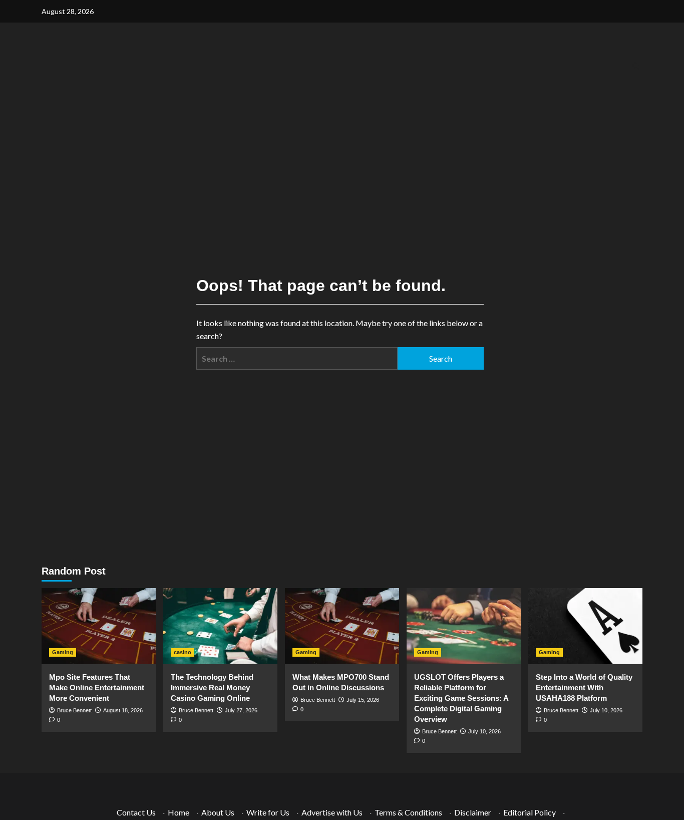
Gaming (62, 652)
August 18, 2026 (123, 710)
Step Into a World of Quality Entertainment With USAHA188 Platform (584, 687)
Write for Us (267, 812)
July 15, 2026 (363, 700)
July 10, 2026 (484, 731)
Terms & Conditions (408, 812)
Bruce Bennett (74, 710)
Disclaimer (472, 812)
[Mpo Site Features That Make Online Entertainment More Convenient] (99, 626)
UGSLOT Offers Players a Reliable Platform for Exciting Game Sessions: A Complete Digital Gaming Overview (461, 698)
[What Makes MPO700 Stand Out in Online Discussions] (342, 626)
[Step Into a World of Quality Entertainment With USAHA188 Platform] (585, 626)
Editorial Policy (529, 812)
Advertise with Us (332, 812)
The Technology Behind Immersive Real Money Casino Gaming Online (212, 687)
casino (182, 652)
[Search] (636, 66)
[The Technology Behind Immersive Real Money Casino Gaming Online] (220, 626)
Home (178, 812)
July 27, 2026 (241, 710)
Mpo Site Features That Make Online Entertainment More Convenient (96, 687)
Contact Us (136, 812)
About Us (217, 812)
